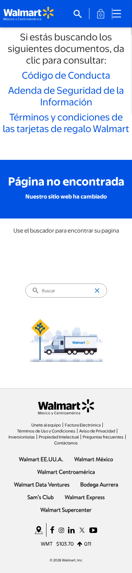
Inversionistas (21, 436)
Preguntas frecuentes (103, 436)
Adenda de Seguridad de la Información (66, 95)
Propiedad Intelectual (59, 436)
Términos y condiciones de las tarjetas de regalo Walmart (66, 122)
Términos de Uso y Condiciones (46, 431)
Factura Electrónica (83, 425)
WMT (47, 543)
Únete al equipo (46, 425)
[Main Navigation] (119, 13)
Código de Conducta (66, 75)
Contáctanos (66, 442)
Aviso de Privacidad (97, 431)
